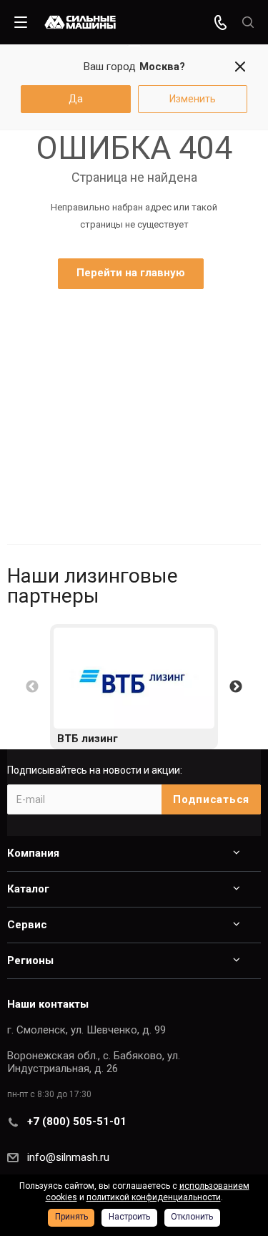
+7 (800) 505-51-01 (76, 1121)
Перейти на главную (130, 272)
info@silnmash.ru (68, 1157)
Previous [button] (32, 687)
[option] (134, 686)
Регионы (30, 960)
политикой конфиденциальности (153, 1197)
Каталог (28, 888)
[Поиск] (248, 22)
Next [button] (236, 687)
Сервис (27, 924)
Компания (33, 853)
